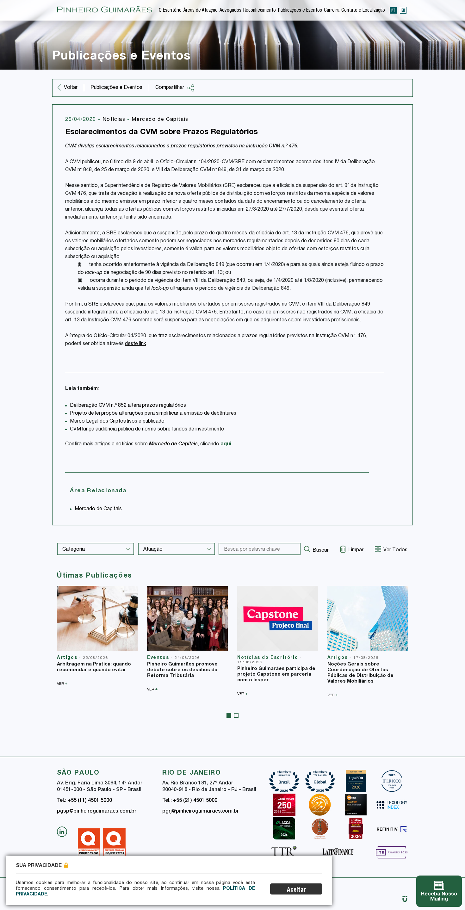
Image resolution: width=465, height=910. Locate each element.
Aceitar (296, 890)
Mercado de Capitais (160, 119)
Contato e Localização (363, 10)
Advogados (230, 10)
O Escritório (170, 10)
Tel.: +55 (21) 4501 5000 (189, 800)
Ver (62, 684)
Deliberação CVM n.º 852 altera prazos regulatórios (128, 405)
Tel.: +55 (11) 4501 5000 (84, 800)
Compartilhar (169, 87)
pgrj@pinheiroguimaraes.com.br (200, 811)
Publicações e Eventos (300, 10)
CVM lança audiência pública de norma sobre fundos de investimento (147, 429)
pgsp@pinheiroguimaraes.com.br (96, 811)
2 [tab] (236, 715)
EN (403, 10)
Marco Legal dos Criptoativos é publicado (117, 421)
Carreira (331, 10)
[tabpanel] (97, 636)
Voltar (71, 87)
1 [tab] (228, 715)
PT (393, 10)
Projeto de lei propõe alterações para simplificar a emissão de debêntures (153, 413)
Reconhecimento (259, 10)
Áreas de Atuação (200, 10)
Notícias (114, 119)
